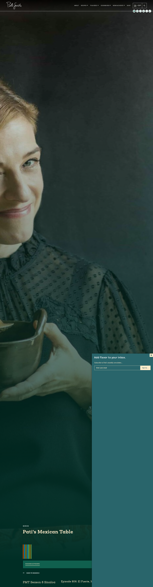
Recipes (84, 5)
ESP (139, 5)
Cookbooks (105, 5)
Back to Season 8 (32, 573)
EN (135, 5)
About (76, 5)
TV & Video (93, 5)
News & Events (118, 5)
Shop (129, 5)
